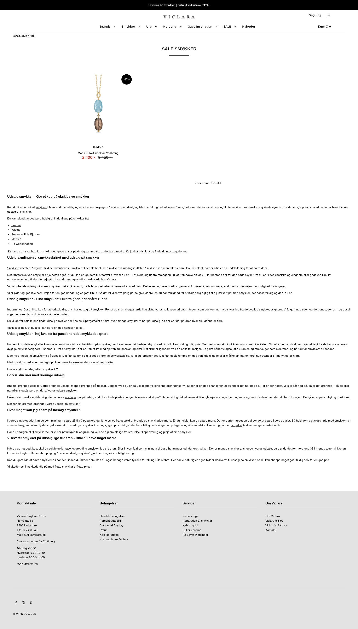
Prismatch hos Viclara (114, 539)
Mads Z (16, 239)
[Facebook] (16, 603)
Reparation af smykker (197, 520)
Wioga (15, 229)
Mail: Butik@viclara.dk (31, 534)
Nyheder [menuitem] (248, 26)
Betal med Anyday (111, 525)
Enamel (16, 225)
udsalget (144, 251)
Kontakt (270, 530)
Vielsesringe (190, 516)
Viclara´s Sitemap (276, 525)
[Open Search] (319, 15)
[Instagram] (23, 603)
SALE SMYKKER (24, 35)
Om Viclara (272, 516)
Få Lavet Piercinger (195, 534)
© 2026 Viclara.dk (24, 614)
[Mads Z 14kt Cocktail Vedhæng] (98, 108)
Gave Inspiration (200, 26)
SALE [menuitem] (227, 26)
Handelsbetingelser (112, 516)
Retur (103, 530)
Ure (149, 26)
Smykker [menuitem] (128, 26)
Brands (105, 26)
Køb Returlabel (109, 534)
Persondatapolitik (111, 520)
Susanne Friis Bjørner (25, 234)
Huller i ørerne (192, 530)
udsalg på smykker (91, 309)
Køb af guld (190, 525)
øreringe (70, 397)
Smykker (13, 268)
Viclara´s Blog (274, 520)
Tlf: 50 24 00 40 (27, 530)
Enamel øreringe (18, 385)
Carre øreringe (50, 385)
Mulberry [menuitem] (170, 26)
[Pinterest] (31, 603)
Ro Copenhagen (22, 243)
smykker (41, 207)
